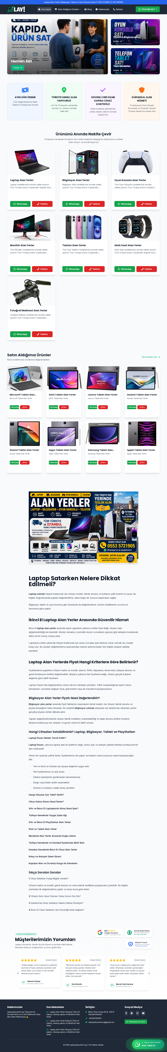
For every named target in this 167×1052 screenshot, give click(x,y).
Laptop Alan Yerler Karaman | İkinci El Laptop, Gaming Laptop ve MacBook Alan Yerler (63, 1014)
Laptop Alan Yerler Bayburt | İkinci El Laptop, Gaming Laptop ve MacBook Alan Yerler (63, 1023)
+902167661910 (95, 1018)
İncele (16, 67)
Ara (25, 407)
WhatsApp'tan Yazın (137, 1022)
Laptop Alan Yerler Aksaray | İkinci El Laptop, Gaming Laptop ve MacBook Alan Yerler (63, 1031)
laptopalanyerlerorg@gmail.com (101, 1022)
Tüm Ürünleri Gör (149, 357)
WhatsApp (15, 407)
